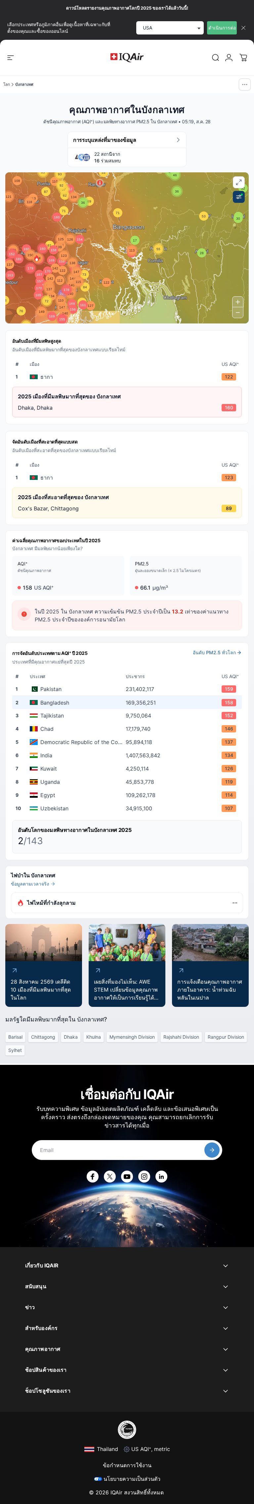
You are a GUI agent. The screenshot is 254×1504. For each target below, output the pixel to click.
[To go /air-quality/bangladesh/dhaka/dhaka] (128, 376)
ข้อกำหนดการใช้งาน (127, 1465)
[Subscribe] (212, 1150)
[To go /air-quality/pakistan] (128, 689)
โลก (6, 84)
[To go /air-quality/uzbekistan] (128, 808)
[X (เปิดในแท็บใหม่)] (110, 1177)
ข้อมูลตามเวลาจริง (30, 884)
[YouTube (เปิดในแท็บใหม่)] (127, 1177)
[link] (215, 57)
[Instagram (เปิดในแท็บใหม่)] (144, 1177)
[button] (37, 258)
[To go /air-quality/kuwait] (128, 768)
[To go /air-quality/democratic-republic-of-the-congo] (128, 742)
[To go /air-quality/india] (128, 755)
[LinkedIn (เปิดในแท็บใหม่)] (161, 1177)
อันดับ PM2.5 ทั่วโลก (214, 652)
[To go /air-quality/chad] (128, 728)
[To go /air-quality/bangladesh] (128, 702)
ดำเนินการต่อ (222, 27)
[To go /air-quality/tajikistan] (128, 715)
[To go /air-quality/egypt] (128, 795)
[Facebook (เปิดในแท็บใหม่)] (93, 1177)
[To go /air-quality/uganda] (128, 781)
